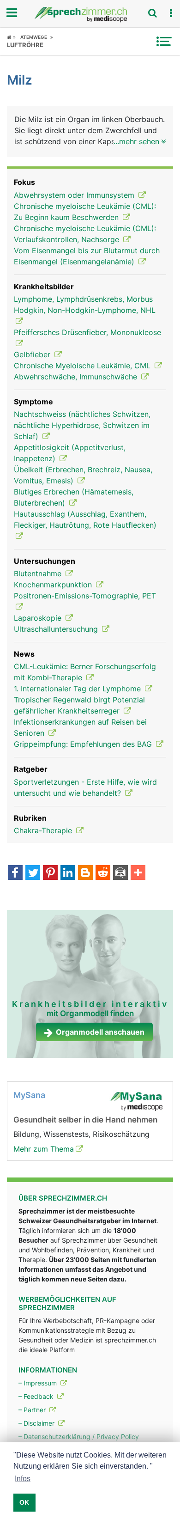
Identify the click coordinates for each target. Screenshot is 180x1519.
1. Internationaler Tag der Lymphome (78, 688)
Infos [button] (22, 1478)
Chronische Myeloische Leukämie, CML (83, 365)
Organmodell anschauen (100, 1032)
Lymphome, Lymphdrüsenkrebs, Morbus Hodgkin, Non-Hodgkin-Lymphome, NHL (85, 304)
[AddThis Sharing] (138, 873)
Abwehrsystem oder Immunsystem (75, 195)
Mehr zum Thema (43, 1148)
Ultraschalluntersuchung (57, 629)
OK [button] (24, 1502)
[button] (171, 13)
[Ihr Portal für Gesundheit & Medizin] (90, 14)
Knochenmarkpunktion (54, 584)
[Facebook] (15, 873)
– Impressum (38, 1383)
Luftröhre (25, 45)
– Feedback (36, 1396)
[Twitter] (32, 873)
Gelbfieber (33, 354)
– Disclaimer (37, 1423)
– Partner (33, 1410)
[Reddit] (103, 873)
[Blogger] (85, 873)
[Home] (11, 37)
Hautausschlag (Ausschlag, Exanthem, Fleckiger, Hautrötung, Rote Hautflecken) (85, 519)
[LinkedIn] (68, 873)
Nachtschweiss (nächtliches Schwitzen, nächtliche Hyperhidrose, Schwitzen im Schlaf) (82, 425)
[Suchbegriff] (152, 13)
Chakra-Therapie (44, 830)
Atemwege (33, 37)
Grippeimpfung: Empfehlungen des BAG (84, 744)
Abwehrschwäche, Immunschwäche (76, 376)
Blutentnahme (39, 573)
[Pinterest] (50, 873)
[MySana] (136, 1100)
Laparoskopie (39, 617)
